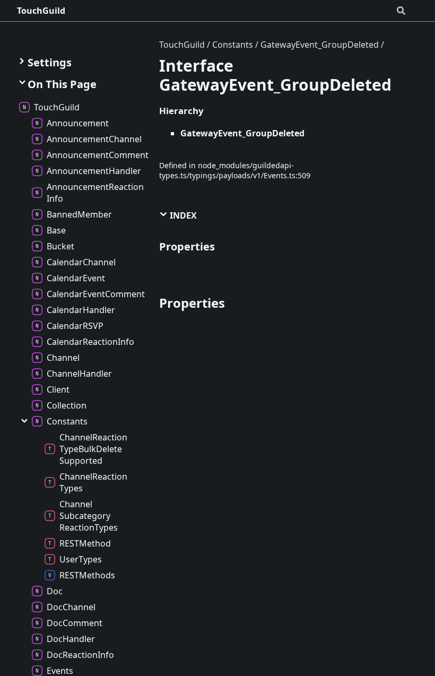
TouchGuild (41, 10)
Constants (232, 44)
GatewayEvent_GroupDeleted (319, 44)
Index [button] (182, 215)
